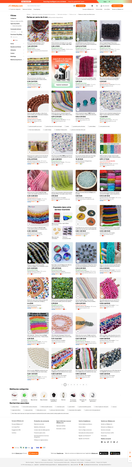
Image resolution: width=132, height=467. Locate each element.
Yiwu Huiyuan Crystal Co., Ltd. (58, 121)
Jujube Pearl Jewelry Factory (106, 234)
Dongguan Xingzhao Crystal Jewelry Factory (110, 271)
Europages (88, 460)
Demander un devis (61, 428)
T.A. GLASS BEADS (80, 162)
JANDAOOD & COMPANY (82, 234)
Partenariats (104, 435)
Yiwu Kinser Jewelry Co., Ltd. (106, 85)
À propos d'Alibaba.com (18, 421)
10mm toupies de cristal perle (101, 406)
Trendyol (82, 460)
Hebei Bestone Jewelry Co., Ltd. (34, 234)
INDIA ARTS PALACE (32, 306)
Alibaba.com (94, 453)
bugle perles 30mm (16, 410)
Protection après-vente (39, 432)
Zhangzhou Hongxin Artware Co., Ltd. (36, 200)
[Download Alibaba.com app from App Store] (103, 453)
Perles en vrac (72, 14)
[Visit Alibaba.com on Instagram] (111, 442)
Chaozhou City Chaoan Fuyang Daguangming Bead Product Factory (38, 50)
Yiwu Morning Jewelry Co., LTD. (107, 165)
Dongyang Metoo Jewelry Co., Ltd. (108, 121)
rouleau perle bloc (29, 410)
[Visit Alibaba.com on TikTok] (117, 442)
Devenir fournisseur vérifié (107, 432)
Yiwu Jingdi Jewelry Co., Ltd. (58, 307)
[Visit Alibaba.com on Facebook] (102, 442)
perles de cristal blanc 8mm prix (78, 129)
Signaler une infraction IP (85, 435)
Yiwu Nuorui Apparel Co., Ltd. (34, 85)
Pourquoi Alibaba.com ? (17, 424)
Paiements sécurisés (39, 424)
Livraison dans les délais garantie (42, 430)
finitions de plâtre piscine (46, 406)
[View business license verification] (80, 464)
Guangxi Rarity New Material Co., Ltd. (84, 85)
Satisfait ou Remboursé (39, 427)
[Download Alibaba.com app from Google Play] (115, 453)
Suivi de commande (105, 430)
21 (83, 384)
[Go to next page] (86, 384)
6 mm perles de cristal (105, 126)
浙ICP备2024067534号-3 (105, 464)
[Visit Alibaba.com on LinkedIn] (105, 442)
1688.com (50, 460)
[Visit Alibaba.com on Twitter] (108, 442)
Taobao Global (72, 460)
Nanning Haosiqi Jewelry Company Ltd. (60, 199)
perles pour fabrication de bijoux (57, 410)
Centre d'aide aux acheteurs (85, 424)
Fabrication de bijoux (62, 14)
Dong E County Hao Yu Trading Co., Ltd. (85, 199)
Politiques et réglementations (41, 440)
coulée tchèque (48, 129)
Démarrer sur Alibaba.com (107, 427)
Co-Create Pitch (16, 427)
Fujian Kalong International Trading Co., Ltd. (86, 272)
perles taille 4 (72, 406)
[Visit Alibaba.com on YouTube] (114, 442)
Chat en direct (82, 427)
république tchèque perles (61, 129)
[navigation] (17, 200)
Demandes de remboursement (86, 432)
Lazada (66, 460)
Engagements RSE (16, 430)
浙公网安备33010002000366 (91, 464)
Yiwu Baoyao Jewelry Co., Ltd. (34, 272)
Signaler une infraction (84, 438)
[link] (130, 453)
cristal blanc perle (60, 406)
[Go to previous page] (62, 384)
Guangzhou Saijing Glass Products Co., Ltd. (37, 162)
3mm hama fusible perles (34, 129)
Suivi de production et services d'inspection (41, 436)
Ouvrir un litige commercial (85, 430)
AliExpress (44, 460)
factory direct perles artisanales (30, 406)
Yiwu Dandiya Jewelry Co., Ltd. (83, 119)
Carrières (14, 432)
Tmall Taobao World (58, 460)
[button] (74, 6)
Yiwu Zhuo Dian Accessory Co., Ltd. (108, 50)
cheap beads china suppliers (75, 410)
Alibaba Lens (19, 453)
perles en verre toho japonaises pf (92, 410)
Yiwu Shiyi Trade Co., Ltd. (57, 163)
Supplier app (60, 453)
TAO (78, 460)
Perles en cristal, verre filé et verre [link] (86, 14)
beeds (67, 126)
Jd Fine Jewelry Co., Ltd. (81, 50)
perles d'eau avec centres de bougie (54, 126)
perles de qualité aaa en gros (35, 126)
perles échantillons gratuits (85, 406)
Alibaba (28, 14)
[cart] (97, 6)
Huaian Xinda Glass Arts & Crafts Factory (61, 272)
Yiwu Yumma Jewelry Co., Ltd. (107, 199)
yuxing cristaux (15, 406)
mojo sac (115, 406)
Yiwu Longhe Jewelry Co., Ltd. (58, 50)
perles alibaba (92, 126)
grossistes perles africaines (79, 126)
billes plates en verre (41, 410)
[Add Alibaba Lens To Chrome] (33, 453)
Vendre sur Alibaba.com (106, 424)
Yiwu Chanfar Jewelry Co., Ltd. (34, 121)
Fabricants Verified (60, 425)
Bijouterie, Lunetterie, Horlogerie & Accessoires (43, 14)
